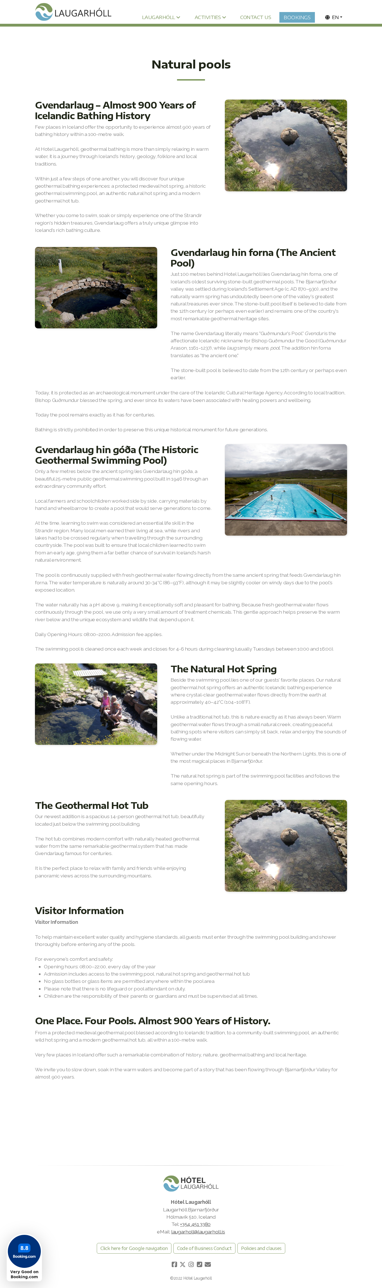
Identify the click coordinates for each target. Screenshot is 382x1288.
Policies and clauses (261, 1248)
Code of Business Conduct (204, 1248)
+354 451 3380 (195, 1224)
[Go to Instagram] (191, 1264)
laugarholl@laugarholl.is (198, 1232)
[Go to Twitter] (182, 1264)
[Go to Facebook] (174, 1264)
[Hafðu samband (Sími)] (199, 1264)
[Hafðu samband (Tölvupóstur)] (208, 1264)
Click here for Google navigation (134, 1248)
